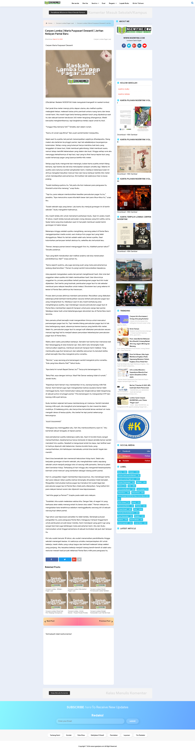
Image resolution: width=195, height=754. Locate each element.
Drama (120, 486)
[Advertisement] (134, 64)
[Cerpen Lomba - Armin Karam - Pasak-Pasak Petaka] (78, 601)
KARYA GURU (123, 89)
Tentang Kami (55, 735)
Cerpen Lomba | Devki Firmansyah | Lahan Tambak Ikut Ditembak (99, 590)
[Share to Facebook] (52, 559)
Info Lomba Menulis (124, 489)
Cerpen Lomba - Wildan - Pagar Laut (54, 590)
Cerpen (131, 472)
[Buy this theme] (134, 426)
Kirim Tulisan (134, 329)
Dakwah (139, 482)
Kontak (68, 735)
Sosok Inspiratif (123, 523)
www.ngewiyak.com (97, 746)
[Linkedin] (139, 46)
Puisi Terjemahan (123, 516)
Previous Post (104, 621)
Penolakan (114, 735)
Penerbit (138, 506)
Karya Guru (121, 492)
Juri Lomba (140, 489)
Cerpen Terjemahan (124, 482)
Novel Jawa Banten (124, 506)
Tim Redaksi (140, 735)
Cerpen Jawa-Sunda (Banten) (127, 475)
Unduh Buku (138, 523)
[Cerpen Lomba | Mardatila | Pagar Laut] (78, 579)
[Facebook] (124, 46)
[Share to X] (65, 559)
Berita (120, 472)
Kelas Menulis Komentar (59, 693)
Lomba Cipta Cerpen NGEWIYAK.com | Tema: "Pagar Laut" (138, 400)
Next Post (51, 621)
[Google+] (134, 46)
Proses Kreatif (122, 509)
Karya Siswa (135, 492)
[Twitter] (129, 46)
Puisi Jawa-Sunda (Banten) (126, 513)
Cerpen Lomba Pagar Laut (102, 39)
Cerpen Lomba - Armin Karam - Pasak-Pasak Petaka (78, 612)
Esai (129, 486)
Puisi (135, 509)
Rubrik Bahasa (134, 519)
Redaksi (137, 516)
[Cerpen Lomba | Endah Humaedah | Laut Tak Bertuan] (100, 601)
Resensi (120, 519)
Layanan (127, 735)
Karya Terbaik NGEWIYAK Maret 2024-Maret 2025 (133, 496)
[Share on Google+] (74, 559)
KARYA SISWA (124, 94)
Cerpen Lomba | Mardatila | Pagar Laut (77, 590)
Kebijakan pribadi (97, 735)
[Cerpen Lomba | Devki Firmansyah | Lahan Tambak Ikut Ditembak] (100, 579)
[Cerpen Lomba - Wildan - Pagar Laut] (56, 579)
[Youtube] (145, 46)
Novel (134, 502)
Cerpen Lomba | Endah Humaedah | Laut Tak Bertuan (100, 612)
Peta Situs (81, 735)
